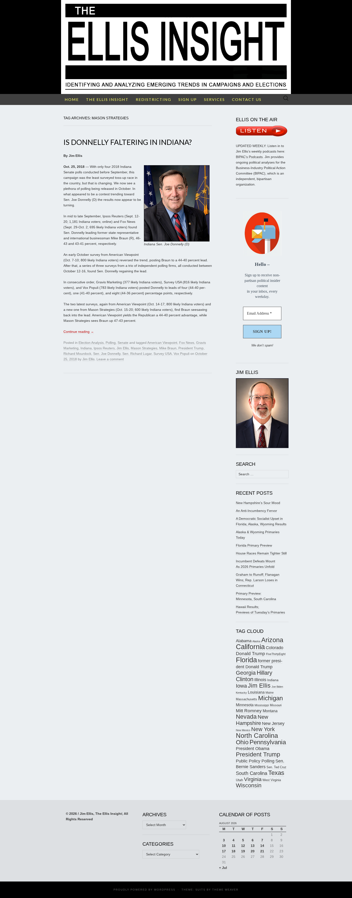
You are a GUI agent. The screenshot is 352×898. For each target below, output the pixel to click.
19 (243, 851)
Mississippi (262, 705)
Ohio (242, 742)
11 (233, 846)
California (250, 647)
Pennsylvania (268, 742)
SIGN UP (187, 99)
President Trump (191, 348)
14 (262, 846)
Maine (270, 692)
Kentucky (241, 692)
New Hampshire (252, 720)
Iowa (241, 686)
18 (233, 851)
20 (253, 851)
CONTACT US (246, 99)
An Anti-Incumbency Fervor (256, 511)
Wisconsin (248, 785)
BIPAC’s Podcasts (249, 157)
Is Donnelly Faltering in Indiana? (127, 142)
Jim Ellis (123, 348)
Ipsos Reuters (104, 348)
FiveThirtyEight (275, 654)
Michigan (270, 698)
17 (224, 851)
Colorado (274, 647)
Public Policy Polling (255, 760)
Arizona (272, 640)
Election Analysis (91, 343)
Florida (246, 660)
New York (263, 729)
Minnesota (245, 705)
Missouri (276, 705)
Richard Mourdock (77, 354)
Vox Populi (181, 354)
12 (243, 846)
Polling (111, 343)
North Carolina (257, 735)
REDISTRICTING (153, 99)
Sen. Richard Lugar (137, 354)
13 (253, 846)
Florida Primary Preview (254, 545)
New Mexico (243, 730)
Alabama (243, 640)
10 (224, 846)
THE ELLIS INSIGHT (107, 99)
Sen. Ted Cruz (276, 767)
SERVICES (214, 99)
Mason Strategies (144, 348)
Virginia (252, 779)
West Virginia (271, 780)
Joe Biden (277, 686)
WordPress (164, 889)
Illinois (260, 679)
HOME (72, 99)
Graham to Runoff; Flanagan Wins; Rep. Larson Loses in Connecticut (257, 580)
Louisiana (256, 692)
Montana (270, 711)
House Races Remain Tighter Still (261, 553)
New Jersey (273, 723)
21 (262, 851)
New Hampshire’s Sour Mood (258, 503)
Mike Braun (167, 348)
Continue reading (78, 332)
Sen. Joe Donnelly (106, 354)
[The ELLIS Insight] (176, 47)
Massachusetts (246, 699)
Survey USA (162, 354)
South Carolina (251, 773)
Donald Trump (250, 653)
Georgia (246, 673)
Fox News (186, 343)
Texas (276, 772)
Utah (239, 780)
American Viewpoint (162, 343)
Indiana (86, 348)
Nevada (246, 716)
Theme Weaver (225, 889)
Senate (123, 343)
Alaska (256, 641)
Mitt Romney (249, 710)
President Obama (252, 748)
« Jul (223, 868)
